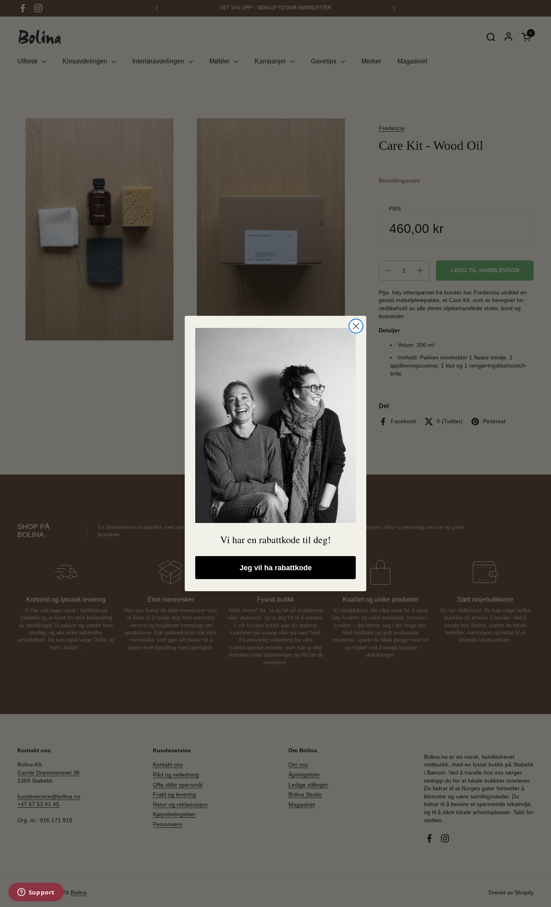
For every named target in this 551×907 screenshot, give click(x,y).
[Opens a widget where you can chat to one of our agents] (36, 893)
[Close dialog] (356, 326)
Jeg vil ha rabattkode (276, 568)
